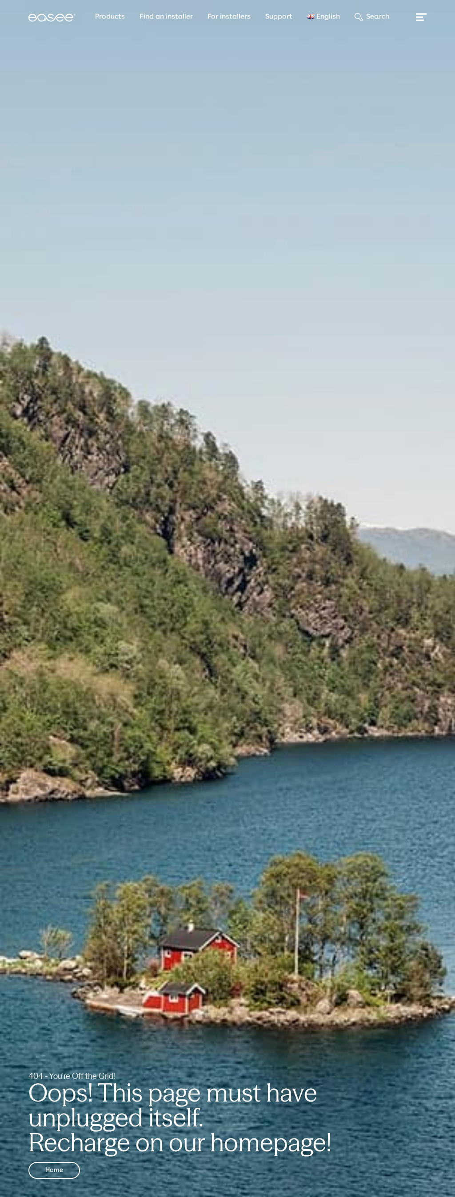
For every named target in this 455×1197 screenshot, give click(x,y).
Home (54, 1170)
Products (110, 16)
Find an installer (166, 16)
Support (278, 16)
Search (377, 16)
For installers (229, 16)
